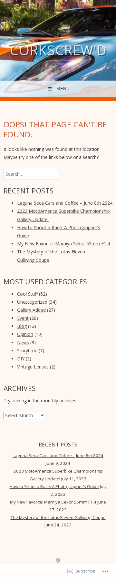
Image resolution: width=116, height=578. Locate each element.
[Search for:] (31, 174)
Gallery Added (31, 310)
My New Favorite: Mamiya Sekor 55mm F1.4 (63, 243)
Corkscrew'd (58, 50)
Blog (22, 326)
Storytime (27, 351)
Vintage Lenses (33, 367)
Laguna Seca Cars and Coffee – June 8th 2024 (64, 203)
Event (23, 318)
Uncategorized (32, 302)
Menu (62, 88)
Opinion (25, 334)
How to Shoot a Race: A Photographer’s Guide (54, 486)
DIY (20, 359)
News (23, 342)
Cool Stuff (27, 294)
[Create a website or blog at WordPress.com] (58, 561)
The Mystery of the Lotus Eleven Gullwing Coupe (58, 517)
